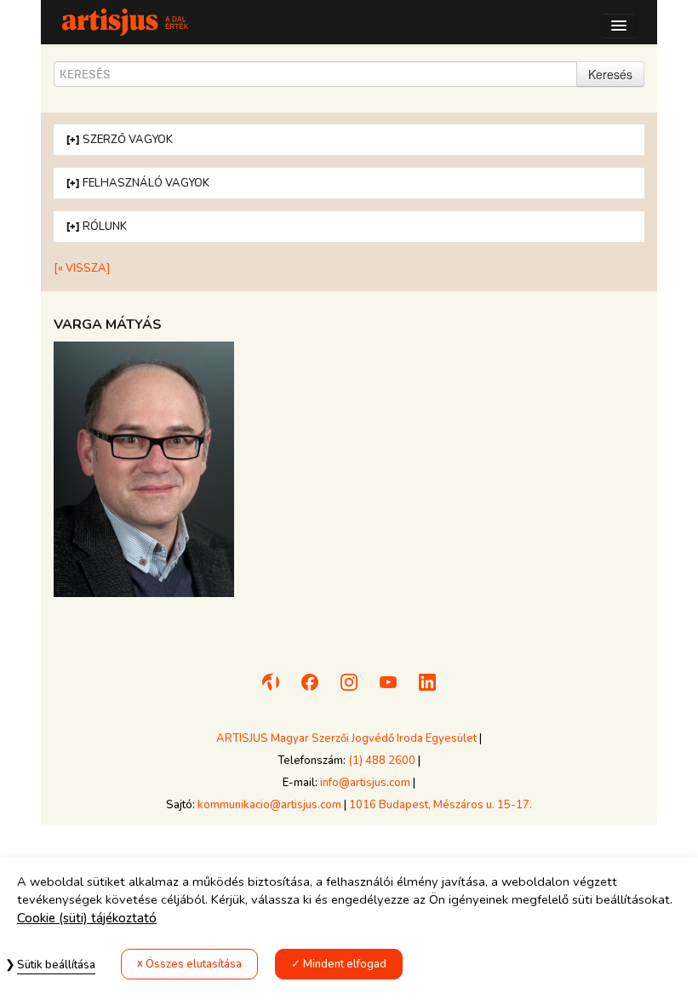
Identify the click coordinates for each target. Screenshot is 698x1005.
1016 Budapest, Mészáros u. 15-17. (440, 805)
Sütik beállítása (56, 965)
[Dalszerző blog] (271, 690)
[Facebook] (310, 690)
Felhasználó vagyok (146, 183)
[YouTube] (388, 690)
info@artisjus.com (365, 782)
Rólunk (105, 226)
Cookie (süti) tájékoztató (87, 918)
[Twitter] (427, 690)
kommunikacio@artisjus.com (269, 805)
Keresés (610, 74)
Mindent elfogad (344, 964)
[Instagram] (349, 690)
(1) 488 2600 (381, 760)
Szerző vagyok (128, 139)
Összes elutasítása (194, 964)
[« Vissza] (82, 268)
